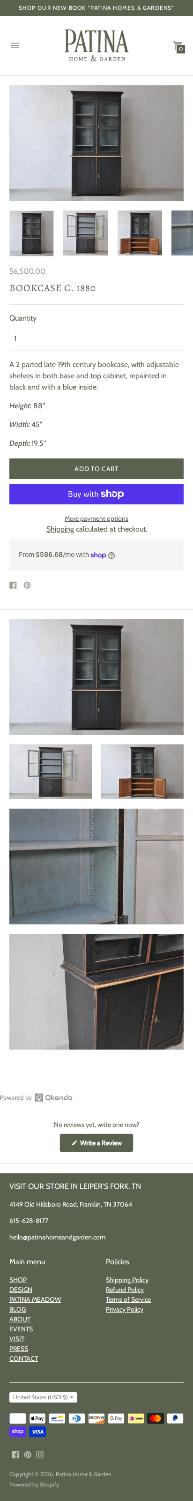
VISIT (16, 1339)
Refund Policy (125, 1289)
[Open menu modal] (15, 45)
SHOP (18, 1280)
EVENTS (21, 1329)
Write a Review (106, 1145)
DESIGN (20, 1289)
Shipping (60, 529)
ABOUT (19, 1319)
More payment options (96, 518)
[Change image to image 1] (31, 233)
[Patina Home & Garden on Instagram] (40, 1453)
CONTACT (23, 1358)
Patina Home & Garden (83, 1474)
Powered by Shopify (34, 1484)
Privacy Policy (124, 1309)
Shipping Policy (127, 1280)
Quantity (23, 318)
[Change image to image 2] (85, 232)
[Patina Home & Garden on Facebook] (15, 1453)
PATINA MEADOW (35, 1299)
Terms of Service (128, 1299)
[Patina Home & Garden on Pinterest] (27, 1453)
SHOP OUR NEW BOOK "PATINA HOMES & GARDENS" (96, 7)
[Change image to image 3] (140, 232)
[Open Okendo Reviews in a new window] (36, 1097)
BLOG (17, 1309)
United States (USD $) (40, 1397)
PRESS (18, 1348)
